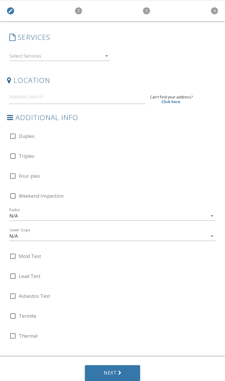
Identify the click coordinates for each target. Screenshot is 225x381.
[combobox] (59, 57)
